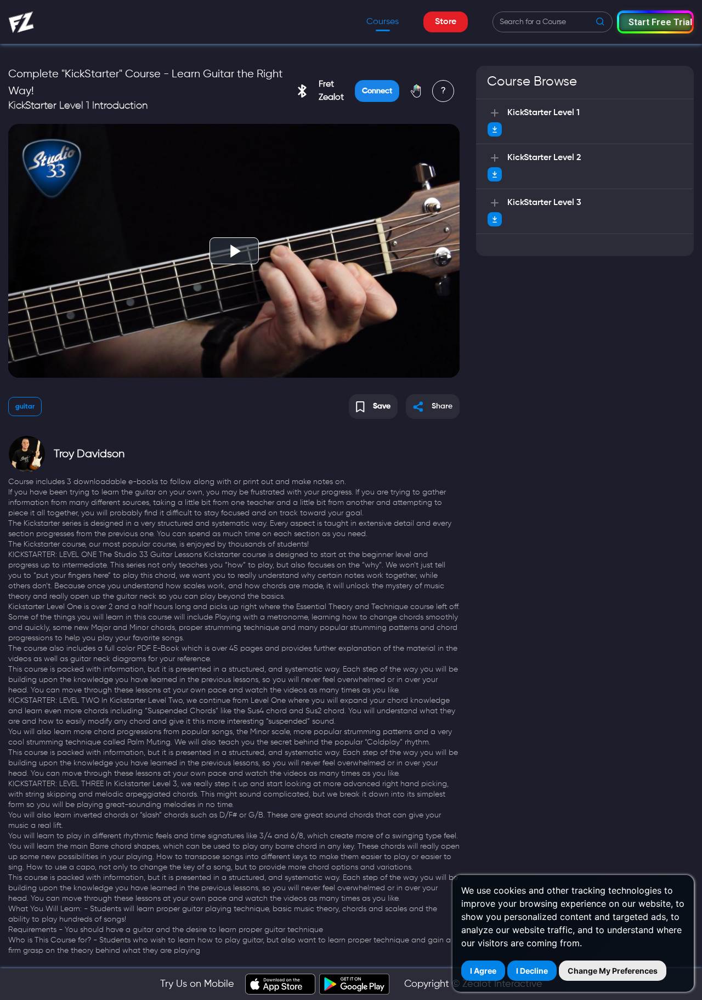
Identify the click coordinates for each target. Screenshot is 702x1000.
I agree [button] (483, 970)
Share (442, 406)
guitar (25, 407)
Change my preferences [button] (613, 970)
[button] (655, 21)
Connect (377, 91)
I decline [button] (532, 970)
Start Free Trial (660, 22)
